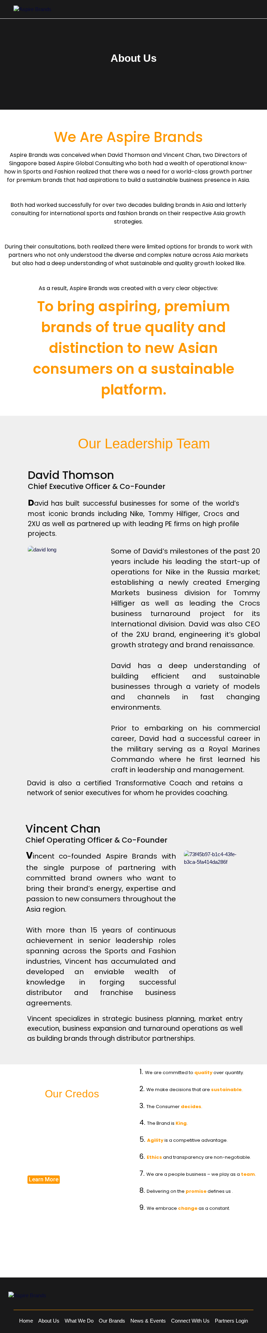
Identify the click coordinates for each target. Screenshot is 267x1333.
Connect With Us (190, 1321)
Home (26, 1321)
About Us (48, 1321)
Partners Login (231, 1321)
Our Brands (112, 1321)
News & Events (148, 1321)
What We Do (79, 1321)
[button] (43, 1179)
